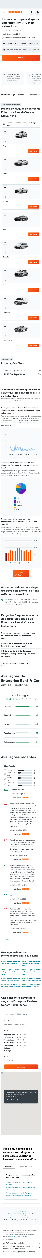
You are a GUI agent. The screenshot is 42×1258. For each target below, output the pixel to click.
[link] (21, 573)
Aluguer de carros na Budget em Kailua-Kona (31, 972)
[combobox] (12, 30)
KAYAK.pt (16, 1212)
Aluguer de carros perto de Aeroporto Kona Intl (19, 1183)
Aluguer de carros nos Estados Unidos (19, 1214)
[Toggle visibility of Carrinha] (18, 511)
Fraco (9, 785)
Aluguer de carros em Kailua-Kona (19, 1218)
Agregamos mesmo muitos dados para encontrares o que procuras (18, 1247)
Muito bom (11, 773)
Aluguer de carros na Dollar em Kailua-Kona (31, 985)
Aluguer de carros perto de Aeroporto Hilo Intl (20, 1189)
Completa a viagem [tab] (24, 1166)
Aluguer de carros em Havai (19, 1216)
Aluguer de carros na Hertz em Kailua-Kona (10, 979)
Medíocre (10, 783)
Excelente (11, 770)
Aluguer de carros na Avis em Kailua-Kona (10, 962)
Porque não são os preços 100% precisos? (19, 1251)
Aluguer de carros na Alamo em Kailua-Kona (10, 985)
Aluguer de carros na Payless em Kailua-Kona (10, 972)
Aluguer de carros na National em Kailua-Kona (31, 963)
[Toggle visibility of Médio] (17, 501)
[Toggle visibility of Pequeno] (18, 505)
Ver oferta (33, 151)
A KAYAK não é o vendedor (13, 1243)
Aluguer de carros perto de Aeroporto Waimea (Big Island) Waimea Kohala (19, 1194)
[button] (3, 12)
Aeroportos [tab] (9, 1166)
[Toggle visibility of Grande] (17, 508)
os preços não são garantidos (18, 1236)
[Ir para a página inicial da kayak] (15, 12)
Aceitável (10, 778)
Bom (8, 775)
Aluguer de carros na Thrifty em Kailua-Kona (31, 979)
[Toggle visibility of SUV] (16, 498)
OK (8, 780)
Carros (24, 1212)
